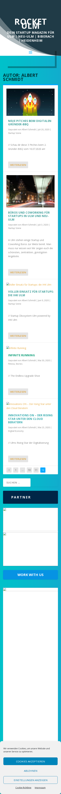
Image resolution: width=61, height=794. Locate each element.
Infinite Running (21, 355)
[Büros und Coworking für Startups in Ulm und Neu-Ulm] (30, 191)
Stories (19, 363)
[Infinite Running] (30, 348)
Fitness (11, 363)
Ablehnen (30, 770)
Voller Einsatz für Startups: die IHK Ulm (31, 293)
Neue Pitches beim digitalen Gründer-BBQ (30, 122)
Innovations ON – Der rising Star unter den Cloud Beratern (30, 418)
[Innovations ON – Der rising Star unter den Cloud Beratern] (30, 406)
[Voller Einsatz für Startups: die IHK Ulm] (30, 285)
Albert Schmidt (29, 129)
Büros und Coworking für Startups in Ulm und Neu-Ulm (29, 216)
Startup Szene (14, 133)
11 (36, 470)
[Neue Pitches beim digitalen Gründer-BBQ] (30, 102)
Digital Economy (16, 431)
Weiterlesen (18, 164)
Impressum (40, 787)
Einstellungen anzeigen (30, 780)
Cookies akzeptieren (30, 761)
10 (29, 470)
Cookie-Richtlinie (23, 787)
